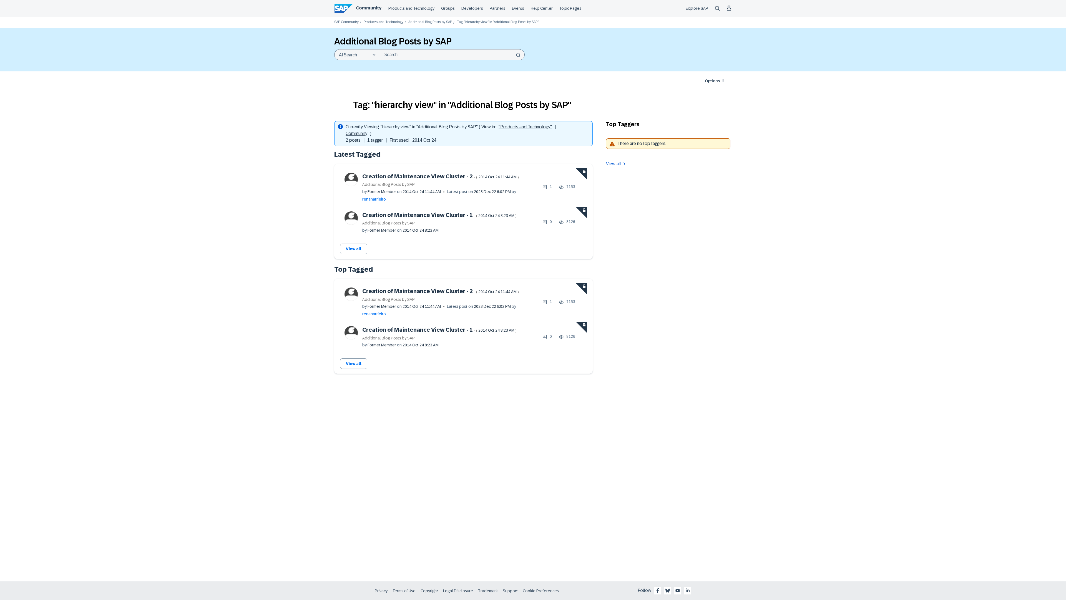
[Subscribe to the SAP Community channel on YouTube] (677, 590)
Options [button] (712, 81)
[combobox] (452, 54)
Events (518, 8)
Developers (472, 8)
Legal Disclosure (458, 591)
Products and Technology (411, 8)
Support (510, 591)
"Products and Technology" (525, 126)
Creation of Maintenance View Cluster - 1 (439, 215)
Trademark (488, 591)
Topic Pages (570, 8)
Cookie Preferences (541, 591)
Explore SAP (697, 8)
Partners (497, 8)
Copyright (429, 591)
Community (368, 8)
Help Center (542, 8)
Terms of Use (404, 591)
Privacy (381, 591)
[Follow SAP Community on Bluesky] (667, 590)
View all (353, 249)
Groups (448, 8)
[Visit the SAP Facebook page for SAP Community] (657, 590)
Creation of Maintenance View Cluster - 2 (440, 176)
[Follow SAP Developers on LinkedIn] (687, 590)
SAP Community (346, 22)
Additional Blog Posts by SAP (430, 22)
